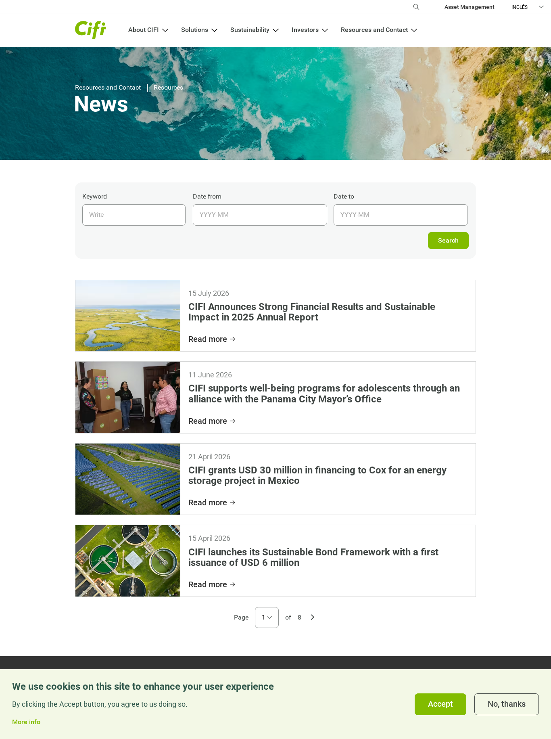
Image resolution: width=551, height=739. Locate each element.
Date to (344, 196)
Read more (207, 339)
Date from (207, 196)
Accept (440, 704)
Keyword (94, 196)
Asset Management (470, 7)
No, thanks (507, 704)
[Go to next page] (312, 616)
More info (26, 722)
